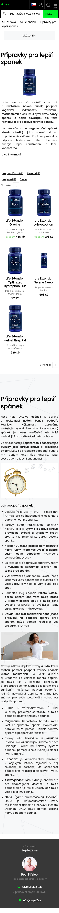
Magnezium (12, 721)
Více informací (11, 154)
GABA (8, 797)
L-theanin (11, 759)
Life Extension (27, 22)
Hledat (50, 13)
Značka (11, 22)
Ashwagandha (14, 780)
